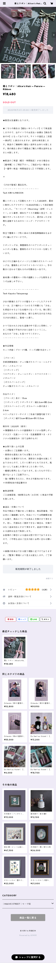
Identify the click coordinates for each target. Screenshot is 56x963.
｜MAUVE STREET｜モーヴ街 (16, 904)
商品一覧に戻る (28, 917)
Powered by (24, 935)
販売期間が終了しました (28, 569)
